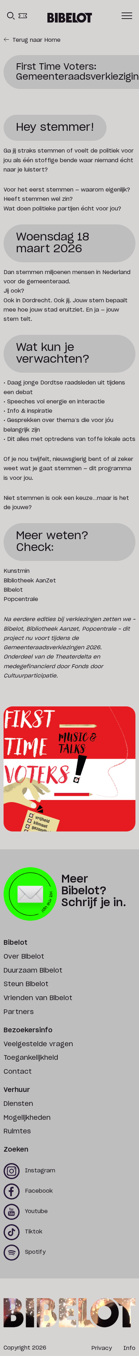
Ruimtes (17, 1131)
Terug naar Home (36, 40)
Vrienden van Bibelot (38, 998)
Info (129, 1348)
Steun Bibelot (26, 984)
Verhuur (17, 1090)
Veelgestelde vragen (38, 1044)
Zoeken (16, 1150)
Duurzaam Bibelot (33, 971)
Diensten (18, 1104)
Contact (18, 1072)
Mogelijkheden (27, 1118)
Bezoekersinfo (28, 1030)
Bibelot (15, 943)
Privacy (101, 1348)
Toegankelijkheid (31, 1058)
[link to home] (69, 18)
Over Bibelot (24, 957)
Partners (19, 1012)
